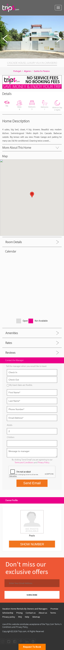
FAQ (20, 616)
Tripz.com (22, 631)
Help (27, 616)
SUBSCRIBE (32, 594)
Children (10, 437)
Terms (53, 612)
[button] (61, 18)
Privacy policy (8, 616)
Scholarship (7, 612)
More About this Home (16, 147)
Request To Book (32, 647)
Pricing (19, 612)
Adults (9, 425)
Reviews (10, 352)
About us (43, 612)
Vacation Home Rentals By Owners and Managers (24, 608)
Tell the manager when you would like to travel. (26, 366)
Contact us (31, 612)
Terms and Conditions (24, 462)
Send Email (32, 483)
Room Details (13, 242)
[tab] (32, 242)
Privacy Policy (43, 462)
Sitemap (36, 616)
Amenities (11, 333)
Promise (54, 608)
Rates (8, 343)
